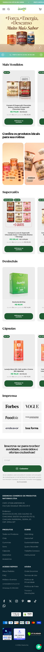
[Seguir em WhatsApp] (4, 605)
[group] (22, 33)
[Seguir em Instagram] (16, 601)
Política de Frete (31, 586)
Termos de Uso (30, 575)
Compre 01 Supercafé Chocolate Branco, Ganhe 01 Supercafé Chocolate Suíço (18, 107)
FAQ (4, 575)
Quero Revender (31, 547)
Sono (4, 547)
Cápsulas (6, 551)
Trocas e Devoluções (29, 591)
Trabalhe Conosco (32, 551)
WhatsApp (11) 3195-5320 (10, 588)
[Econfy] (19, 634)
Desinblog (28, 534)
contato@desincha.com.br (11, 584)
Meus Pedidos (8, 571)
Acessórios (7, 559)
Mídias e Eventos (9, 579)
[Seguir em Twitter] (10, 601)
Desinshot (6, 555)
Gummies (6, 542)
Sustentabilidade (31, 542)
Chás (4, 538)
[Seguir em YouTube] (29, 601)
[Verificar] (34, 634)
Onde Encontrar (31, 571)
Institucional (29, 555)
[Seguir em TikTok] (35, 601)
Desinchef (28, 538)
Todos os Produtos (10, 534)
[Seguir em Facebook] (4, 601)
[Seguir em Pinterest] (22, 601)
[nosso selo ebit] (7, 634)
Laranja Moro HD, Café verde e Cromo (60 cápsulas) (18, 370)
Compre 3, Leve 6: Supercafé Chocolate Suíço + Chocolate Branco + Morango (19, 235)
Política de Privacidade (29, 580)
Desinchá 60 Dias (18, 302)
